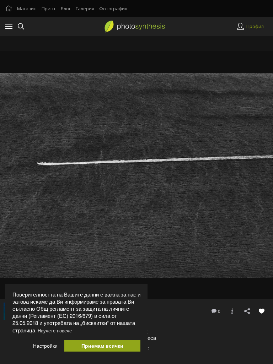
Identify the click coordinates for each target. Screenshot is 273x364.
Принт (49, 8)
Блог (66, 8)
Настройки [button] (45, 345)
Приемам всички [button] (102, 345)
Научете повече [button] (55, 330)
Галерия (85, 8)
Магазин (27, 8)
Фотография (113, 8)
